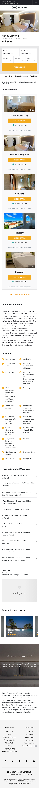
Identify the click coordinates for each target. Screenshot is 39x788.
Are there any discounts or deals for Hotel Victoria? (17, 550)
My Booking (29, 734)
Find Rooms (19, 67)
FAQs (9, 734)
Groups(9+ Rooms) (21, 76)
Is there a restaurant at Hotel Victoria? (15, 516)
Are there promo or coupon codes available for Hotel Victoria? (16, 559)
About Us (9, 731)
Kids (28, 58)
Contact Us (29, 731)
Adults (17, 58)
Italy (26, 575)
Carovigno (16, 575)
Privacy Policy (9, 743)
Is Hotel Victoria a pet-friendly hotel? (14, 525)
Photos (4, 76)
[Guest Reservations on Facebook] (5, 761)
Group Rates (29, 737)
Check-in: (6, 51)
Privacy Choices (27, 746)
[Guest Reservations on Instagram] (19, 761)
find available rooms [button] (19, 295)
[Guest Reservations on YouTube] (34, 761)
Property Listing (9, 749)
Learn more (5, 84)
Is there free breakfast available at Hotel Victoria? (16, 533)
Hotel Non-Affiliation (9, 752)
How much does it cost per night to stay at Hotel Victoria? (16, 493)
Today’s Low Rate (20, 125)
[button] (2, 21)
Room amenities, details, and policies (19, 130)
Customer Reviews (9, 737)
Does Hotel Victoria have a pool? (15, 509)
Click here (11, 712)
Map (10, 76)
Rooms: (5, 58)
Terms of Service (9, 740)
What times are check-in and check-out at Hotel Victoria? (17, 502)
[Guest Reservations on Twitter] (12, 761)
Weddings (33, 76)
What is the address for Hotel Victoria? (14, 476)
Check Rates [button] (19, 121)
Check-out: (24, 51)
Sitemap (9, 746)
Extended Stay (29, 743)
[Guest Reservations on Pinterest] (27, 761)
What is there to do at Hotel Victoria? (14, 542)
